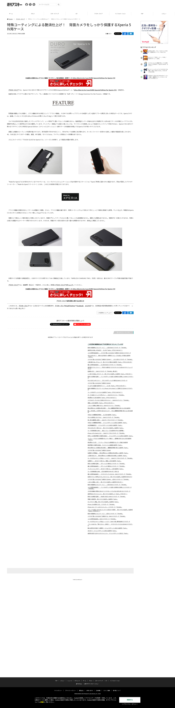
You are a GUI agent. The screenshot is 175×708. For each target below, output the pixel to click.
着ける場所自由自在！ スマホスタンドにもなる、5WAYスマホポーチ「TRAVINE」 (110, 474)
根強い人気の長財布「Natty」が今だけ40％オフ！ (101, 403)
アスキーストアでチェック (64, 285)
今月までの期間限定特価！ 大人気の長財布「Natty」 (102, 414)
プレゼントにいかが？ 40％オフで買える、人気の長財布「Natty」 (106, 468)
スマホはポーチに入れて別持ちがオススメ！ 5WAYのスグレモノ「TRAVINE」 (109, 400)
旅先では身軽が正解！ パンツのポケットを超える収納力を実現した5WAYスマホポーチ (110, 377)
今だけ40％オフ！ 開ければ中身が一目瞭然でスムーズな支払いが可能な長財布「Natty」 (109, 356)
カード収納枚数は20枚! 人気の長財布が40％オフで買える (103, 471)
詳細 (41, 702)
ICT (76, 13)
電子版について (117, 690)
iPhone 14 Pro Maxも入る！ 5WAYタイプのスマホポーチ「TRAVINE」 (106, 433)
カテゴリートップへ (124, 332)
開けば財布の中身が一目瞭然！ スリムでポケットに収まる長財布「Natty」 (108, 528)
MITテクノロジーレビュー (92, 684)
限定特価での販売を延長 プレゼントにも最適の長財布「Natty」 (105, 445)
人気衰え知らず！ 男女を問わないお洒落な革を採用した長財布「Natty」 (107, 455)
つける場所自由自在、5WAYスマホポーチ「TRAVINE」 (102, 519)
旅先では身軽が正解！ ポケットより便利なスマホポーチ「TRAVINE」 (106, 463)
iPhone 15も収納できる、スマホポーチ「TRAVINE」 (101, 504)
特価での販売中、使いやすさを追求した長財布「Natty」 (103, 499)
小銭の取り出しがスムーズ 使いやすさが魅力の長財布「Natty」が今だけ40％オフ (110, 362)
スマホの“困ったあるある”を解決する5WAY (99, 383)
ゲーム (11, 13)
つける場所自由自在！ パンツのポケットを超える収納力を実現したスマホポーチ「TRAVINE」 (110, 488)
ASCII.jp (80, 684)
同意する (130, 700)
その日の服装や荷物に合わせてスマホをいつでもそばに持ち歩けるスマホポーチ (109, 491)
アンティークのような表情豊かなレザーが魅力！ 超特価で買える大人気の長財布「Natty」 (109, 439)
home (11, 19)
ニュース (69, 680)
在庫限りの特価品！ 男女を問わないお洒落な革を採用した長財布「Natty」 (108, 453)
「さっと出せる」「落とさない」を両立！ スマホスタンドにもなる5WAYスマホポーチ (110, 525)
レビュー (164, 13)
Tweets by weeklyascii (77, 579)
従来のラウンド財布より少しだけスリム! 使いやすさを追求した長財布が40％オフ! (110, 476)
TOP (142, 13)
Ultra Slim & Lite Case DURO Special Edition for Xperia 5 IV (95, 90)
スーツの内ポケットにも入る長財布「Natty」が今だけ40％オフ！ (105, 392)
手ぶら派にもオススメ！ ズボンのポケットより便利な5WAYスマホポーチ (107, 380)
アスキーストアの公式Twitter (65, 306)
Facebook (80, 306)
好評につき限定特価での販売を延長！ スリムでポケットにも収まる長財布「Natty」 (110, 436)
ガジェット (77, 680)
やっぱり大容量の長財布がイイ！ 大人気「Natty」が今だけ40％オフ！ (107, 385)
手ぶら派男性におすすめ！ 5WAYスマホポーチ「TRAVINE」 (104, 417)
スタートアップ (54, 13)
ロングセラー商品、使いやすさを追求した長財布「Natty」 (103, 501)
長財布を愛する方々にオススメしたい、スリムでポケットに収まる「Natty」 (108, 533)
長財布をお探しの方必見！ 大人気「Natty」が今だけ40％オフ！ (105, 350)
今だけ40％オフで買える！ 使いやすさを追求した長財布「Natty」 (106, 428)
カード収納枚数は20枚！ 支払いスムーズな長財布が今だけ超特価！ (106, 430)
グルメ (33, 13)
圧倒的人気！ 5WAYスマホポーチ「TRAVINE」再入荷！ (103, 371)
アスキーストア (98, 13)
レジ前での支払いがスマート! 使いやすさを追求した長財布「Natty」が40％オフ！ (110, 374)
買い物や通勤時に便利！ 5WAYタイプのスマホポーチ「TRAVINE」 (106, 420)
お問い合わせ (89, 690)
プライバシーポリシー (70, 690)
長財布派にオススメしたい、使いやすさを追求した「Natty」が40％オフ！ (108, 494)
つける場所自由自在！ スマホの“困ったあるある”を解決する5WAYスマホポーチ (109, 353)
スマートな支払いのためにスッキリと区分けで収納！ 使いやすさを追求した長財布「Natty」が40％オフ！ (110, 510)
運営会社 (81, 690)
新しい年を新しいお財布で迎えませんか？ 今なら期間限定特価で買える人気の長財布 (110, 411)
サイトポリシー (58, 690)
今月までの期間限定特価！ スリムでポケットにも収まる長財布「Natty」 (107, 422)
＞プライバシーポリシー (130, 704)
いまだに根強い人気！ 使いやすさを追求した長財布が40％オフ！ (105, 482)
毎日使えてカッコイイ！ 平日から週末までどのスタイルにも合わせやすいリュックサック (110, 368)
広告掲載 (98, 690)
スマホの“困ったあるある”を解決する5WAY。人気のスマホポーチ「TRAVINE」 (108, 479)
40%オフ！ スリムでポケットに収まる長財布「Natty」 (102, 530)
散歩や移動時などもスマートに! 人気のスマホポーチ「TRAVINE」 (105, 513)
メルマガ (88, 306)
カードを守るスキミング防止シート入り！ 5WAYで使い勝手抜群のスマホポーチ (109, 521)
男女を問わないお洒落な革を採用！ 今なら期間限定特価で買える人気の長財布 (109, 408)
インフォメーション (120, 13)
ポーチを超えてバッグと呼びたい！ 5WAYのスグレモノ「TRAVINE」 (106, 395)
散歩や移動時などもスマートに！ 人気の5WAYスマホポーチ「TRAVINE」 (107, 347)
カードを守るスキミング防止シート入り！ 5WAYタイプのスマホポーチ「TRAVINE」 (110, 458)
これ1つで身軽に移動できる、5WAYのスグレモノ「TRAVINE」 (104, 405)
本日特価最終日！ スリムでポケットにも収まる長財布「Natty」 (105, 425)
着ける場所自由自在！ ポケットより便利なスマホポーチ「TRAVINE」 (106, 466)
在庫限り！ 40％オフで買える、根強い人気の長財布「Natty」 (105, 461)
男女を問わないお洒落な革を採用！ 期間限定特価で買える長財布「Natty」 (108, 447)
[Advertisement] (135, 5)
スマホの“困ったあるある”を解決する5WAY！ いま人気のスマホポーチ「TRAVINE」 (110, 359)
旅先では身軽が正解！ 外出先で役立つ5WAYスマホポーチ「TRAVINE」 (107, 496)
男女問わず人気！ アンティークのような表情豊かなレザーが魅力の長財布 (108, 442)
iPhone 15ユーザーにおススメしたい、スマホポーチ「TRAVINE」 (105, 507)
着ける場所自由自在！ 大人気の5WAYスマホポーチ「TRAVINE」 (105, 364)
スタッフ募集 (106, 690)
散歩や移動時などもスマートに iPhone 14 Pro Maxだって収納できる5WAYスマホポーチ (110, 389)
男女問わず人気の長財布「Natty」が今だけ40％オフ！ (102, 397)
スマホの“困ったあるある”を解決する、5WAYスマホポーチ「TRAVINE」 (107, 516)
